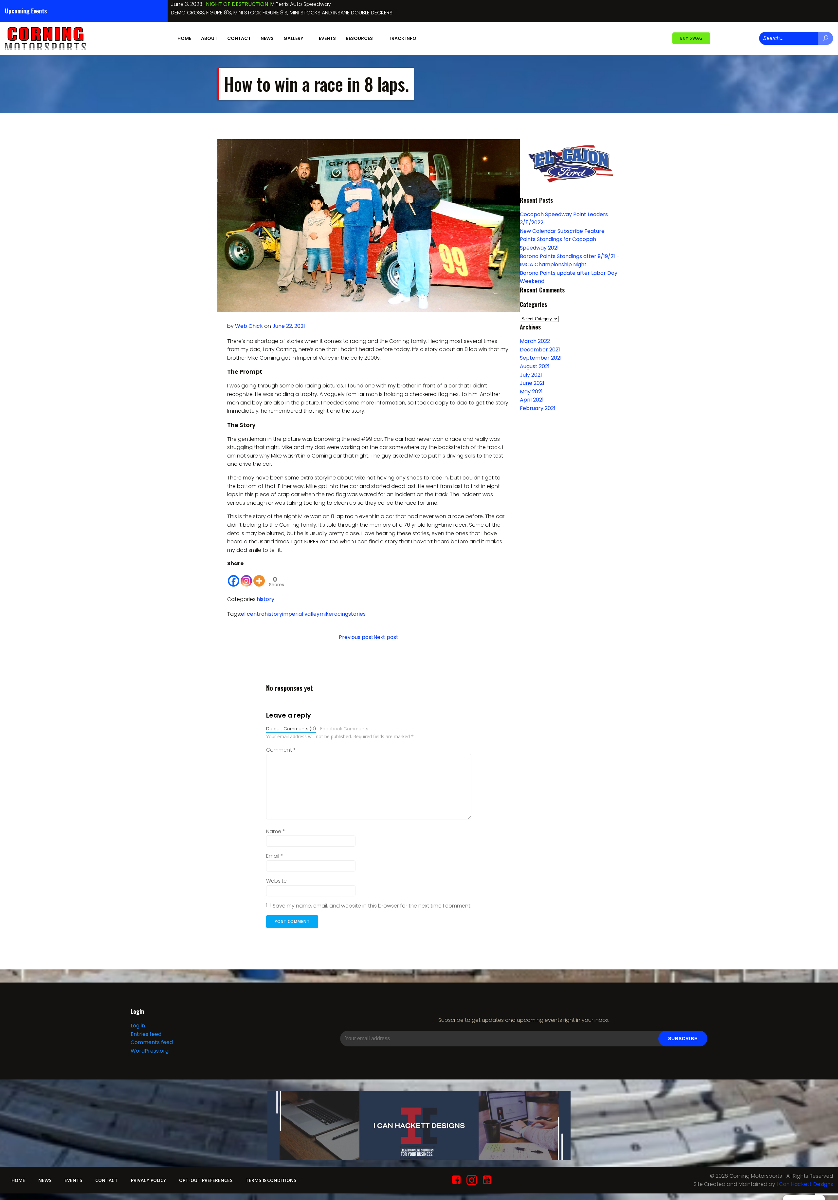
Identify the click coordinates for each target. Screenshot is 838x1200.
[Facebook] (233, 578)
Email (274, 856)
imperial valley (300, 614)
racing (340, 614)
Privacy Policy (148, 1180)
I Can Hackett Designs (804, 1184)
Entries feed (146, 1034)
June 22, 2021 (288, 326)
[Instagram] (246, 578)
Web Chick (249, 326)
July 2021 (531, 375)
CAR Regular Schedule (234, 4)
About (209, 38)
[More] (259, 578)
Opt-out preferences (205, 1180)
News (267, 38)
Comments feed (152, 1042)
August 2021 (535, 366)
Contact (239, 38)
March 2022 (535, 341)
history (265, 599)
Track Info (402, 38)
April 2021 (532, 399)
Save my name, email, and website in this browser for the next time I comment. (372, 905)
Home (184, 38)
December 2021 (540, 349)
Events (327, 38)
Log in (138, 1025)
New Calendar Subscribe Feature (562, 231)
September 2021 (541, 358)
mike (325, 614)
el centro (252, 614)
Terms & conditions (271, 1180)
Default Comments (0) (291, 729)
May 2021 (531, 391)
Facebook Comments (344, 729)
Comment (281, 750)
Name (275, 831)
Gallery (293, 38)
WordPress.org (150, 1051)
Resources (359, 38)
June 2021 (532, 383)
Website (276, 881)
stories (357, 614)
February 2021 (538, 408)
